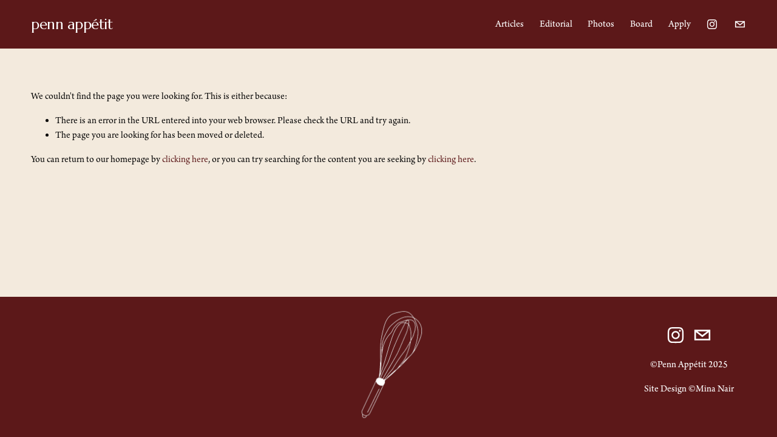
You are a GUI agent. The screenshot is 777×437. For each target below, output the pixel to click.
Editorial (556, 24)
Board (641, 24)
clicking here (185, 160)
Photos (601, 24)
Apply (679, 24)
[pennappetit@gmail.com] (740, 24)
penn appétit (71, 24)
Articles (509, 24)
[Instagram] (712, 24)
